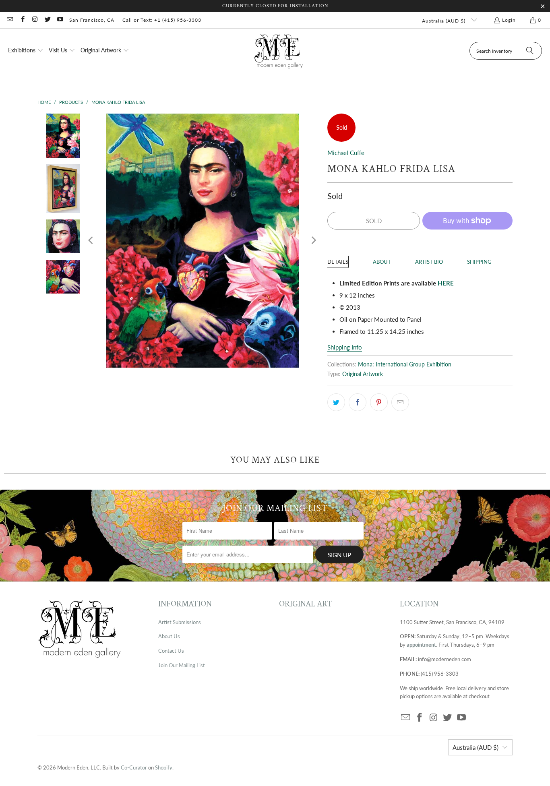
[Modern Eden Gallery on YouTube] (59, 20)
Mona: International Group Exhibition (404, 364)
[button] (25, 51)
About (382, 262)
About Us (169, 636)
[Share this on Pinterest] (379, 402)
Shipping (479, 262)
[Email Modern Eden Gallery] (9, 20)
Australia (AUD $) (444, 21)
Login (509, 20)
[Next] (313, 241)
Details (337, 262)
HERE (446, 283)
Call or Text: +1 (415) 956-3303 (161, 20)
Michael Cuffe (345, 152)
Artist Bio (429, 262)
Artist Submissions (179, 622)
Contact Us (171, 650)
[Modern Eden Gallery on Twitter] (47, 20)
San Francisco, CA (91, 20)
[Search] (530, 51)
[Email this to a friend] (400, 402)
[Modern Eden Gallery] (278, 51)
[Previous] (91, 241)
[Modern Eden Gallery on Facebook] (22, 20)
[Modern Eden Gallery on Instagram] (34, 20)
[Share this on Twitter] (336, 402)
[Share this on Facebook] (357, 402)
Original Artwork (362, 374)
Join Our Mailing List (181, 665)
